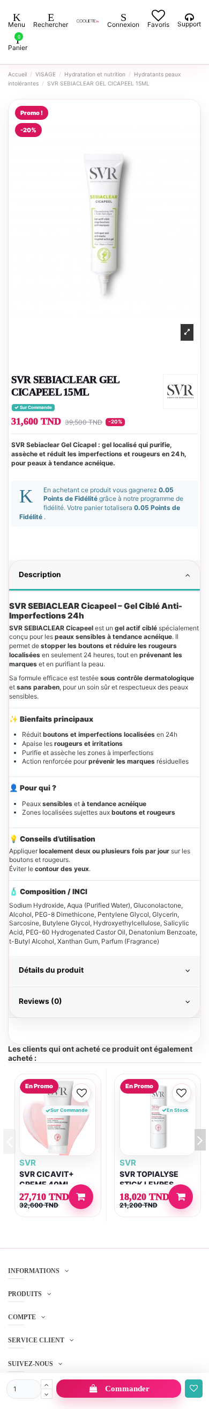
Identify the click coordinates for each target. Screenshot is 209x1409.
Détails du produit (51, 970)
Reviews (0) (40, 1001)
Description (40, 574)
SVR (27, 1163)
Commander (127, 1388)
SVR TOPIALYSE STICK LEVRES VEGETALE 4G (149, 1184)
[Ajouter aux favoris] (194, 1388)
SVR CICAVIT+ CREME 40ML (46, 1179)
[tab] (104, 576)
